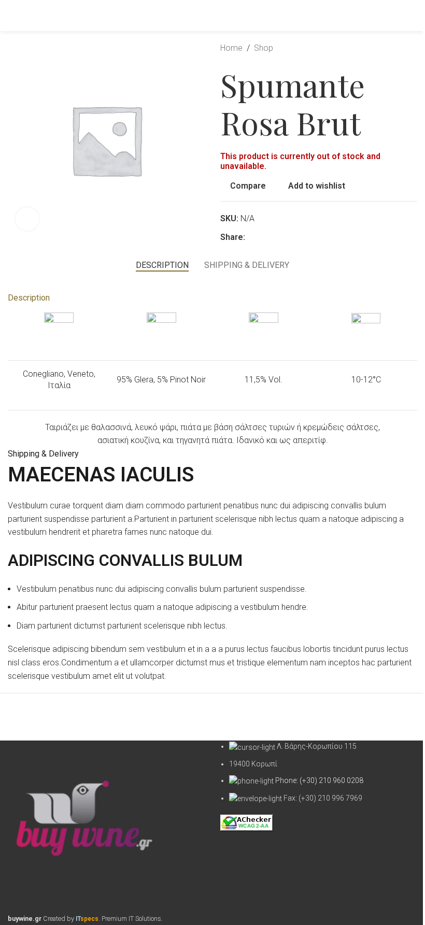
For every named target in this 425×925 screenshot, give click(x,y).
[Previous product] (386, 48)
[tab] (162, 265)
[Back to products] (398, 48)
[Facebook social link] (251, 237)
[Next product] (411, 48)
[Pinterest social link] (264, 237)
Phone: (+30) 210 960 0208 (319, 780)
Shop (263, 48)
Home (231, 48)
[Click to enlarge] (27, 219)
